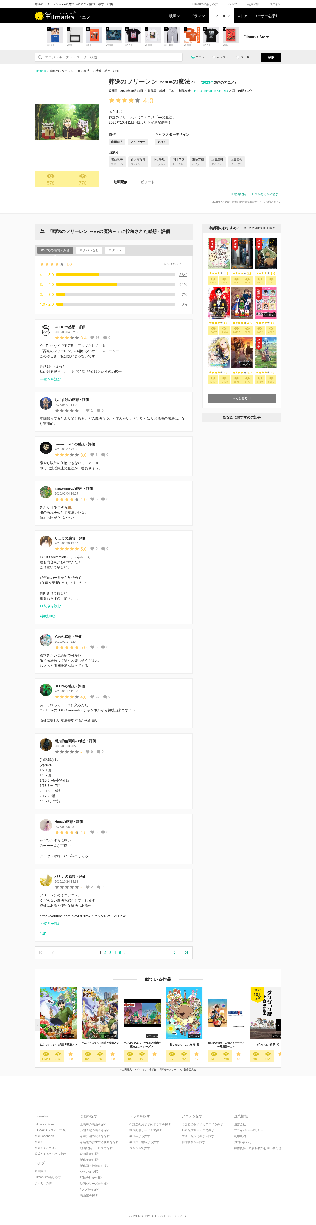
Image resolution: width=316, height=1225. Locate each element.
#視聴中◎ (48, 616)
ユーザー (247, 57)
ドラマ (196, 16)
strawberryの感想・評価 (74, 488)
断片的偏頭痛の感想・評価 (75, 741)
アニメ (220, 16)
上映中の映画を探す (93, 1124)
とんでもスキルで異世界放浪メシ (58, 1044)
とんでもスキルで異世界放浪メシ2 (100, 1044)
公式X (38, 1142)
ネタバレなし (89, 250)
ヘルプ (232, 4)
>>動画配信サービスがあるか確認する (256, 194)
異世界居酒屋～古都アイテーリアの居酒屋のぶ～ (226, 1044)
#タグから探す (89, 1189)
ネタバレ (115, 250)
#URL (44, 934)
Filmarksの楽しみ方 (205, 4)
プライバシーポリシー (249, 1130)
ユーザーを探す (266, 16)
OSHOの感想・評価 (70, 327)
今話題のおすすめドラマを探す (150, 1124)
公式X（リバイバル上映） (52, 1154)
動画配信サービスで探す (96, 1148)
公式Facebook (44, 1136)
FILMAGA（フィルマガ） (51, 1130)
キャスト (223, 57)
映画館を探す (89, 1195)
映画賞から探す (90, 1154)
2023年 (208, 82)
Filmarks (40, 71)
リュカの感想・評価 (70, 538)
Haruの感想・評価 (69, 822)
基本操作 (40, 1171)
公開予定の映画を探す (95, 1130)
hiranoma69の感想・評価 (75, 444)
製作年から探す (90, 1160)
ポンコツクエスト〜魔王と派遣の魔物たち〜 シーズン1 (142, 1044)
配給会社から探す (92, 1177)
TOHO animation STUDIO (211, 91)
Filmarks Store (44, 1124)
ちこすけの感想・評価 (72, 400)
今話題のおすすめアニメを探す (202, 1124)
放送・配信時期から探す (198, 1136)
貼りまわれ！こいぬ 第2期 (184, 1044)
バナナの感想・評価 (70, 876)
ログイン (275, 4)
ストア (242, 16)
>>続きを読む (50, 379)
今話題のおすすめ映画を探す (99, 1142)
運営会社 (240, 1124)
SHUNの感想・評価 (70, 686)
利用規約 (240, 1136)
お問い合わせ (243, 1142)
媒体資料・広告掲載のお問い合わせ (257, 1148)
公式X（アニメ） (46, 1148)
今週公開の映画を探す (95, 1136)
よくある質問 (43, 1183)
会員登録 (253, 4)
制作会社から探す (193, 1142)
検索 (271, 57)
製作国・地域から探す (95, 1166)
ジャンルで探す (90, 1171)
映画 (172, 16)
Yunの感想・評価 (68, 637)
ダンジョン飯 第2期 (268, 1044)
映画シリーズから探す (95, 1183)
